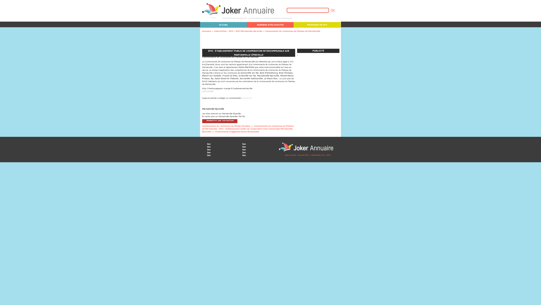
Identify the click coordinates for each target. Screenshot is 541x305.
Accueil (223, 25)
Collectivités (220, 31)
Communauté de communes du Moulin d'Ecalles (226, 126)
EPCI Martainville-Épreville (249, 31)
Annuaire (206, 31)
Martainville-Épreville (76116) (232, 116)
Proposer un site (317, 25)
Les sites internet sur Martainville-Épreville (221, 113)
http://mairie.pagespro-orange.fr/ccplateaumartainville (227, 88)
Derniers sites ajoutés (270, 25)
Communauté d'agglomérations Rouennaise (237, 131)
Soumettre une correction (220, 121)
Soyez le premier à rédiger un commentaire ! (222, 98)
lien (209, 143)
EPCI (231, 31)
